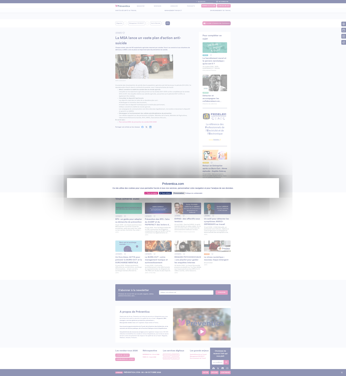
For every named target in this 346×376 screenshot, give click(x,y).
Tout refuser (166, 193)
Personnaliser (179, 193)
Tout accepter (151, 193)
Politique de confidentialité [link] (193, 193)
